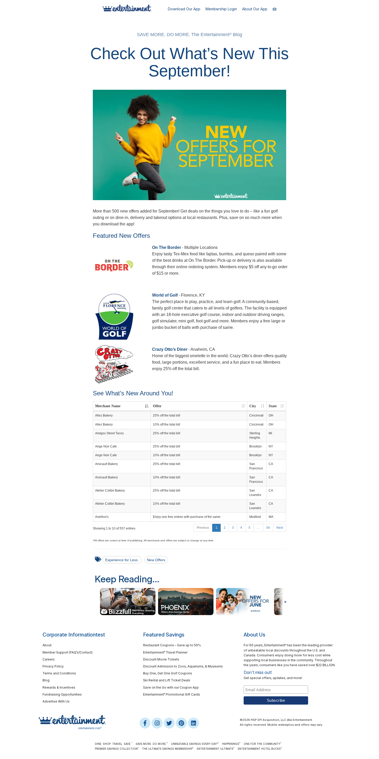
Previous (203, 527)
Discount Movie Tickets (161, 659)
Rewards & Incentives (59, 687)
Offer (157, 406)
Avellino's (102, 517)
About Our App (254, 9)
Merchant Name (107, 406)
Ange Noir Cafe (106, 446)
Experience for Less (122, 560)
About (47, 645)
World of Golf (165, 295)
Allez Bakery (104, 415)
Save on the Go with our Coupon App (171, 687)
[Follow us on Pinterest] (182, 723)
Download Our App (184, 9)
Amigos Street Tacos (109, 433)
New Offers (156, 560)
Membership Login (221, 9)
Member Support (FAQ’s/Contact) (68, 652)
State (273, 406)
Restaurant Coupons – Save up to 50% (172, 645)
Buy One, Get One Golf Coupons (167, 673)
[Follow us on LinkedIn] (193, 723)
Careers (49, 659)
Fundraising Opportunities (62, 694)
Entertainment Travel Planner (165, 652)
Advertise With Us (56, 701)
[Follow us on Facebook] (145, 723)
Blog (46, 680)
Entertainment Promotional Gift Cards (171, 694)
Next (279, 527)
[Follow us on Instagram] (157, 723)
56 (268, 527)
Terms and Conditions (59, 673)
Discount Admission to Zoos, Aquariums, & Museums (183, 666)
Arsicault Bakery (106, 464)
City (252, 406)
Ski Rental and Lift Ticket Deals (166, 680)
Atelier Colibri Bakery (110, 490)
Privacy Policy (53, 666)
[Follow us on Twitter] (169, 723)
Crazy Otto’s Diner (169, 349)
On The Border (166, 247)
